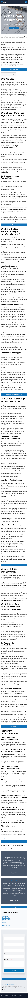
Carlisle (4, 922)
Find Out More (14, 726)
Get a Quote (13, 28)
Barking (8, 838)
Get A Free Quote (14, 907)
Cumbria (4, 924)
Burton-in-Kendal (6, 925)
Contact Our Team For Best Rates (14, 224)
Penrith (4, 920)
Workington (3, 838)
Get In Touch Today (14, 69)
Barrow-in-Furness (6, 919)
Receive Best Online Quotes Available (14, 394)
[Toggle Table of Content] (13, 74)
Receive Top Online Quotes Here (14, 565)
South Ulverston (6, 917)
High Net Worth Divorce (6, 41)
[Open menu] (26, 2)
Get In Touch (14, 979)
